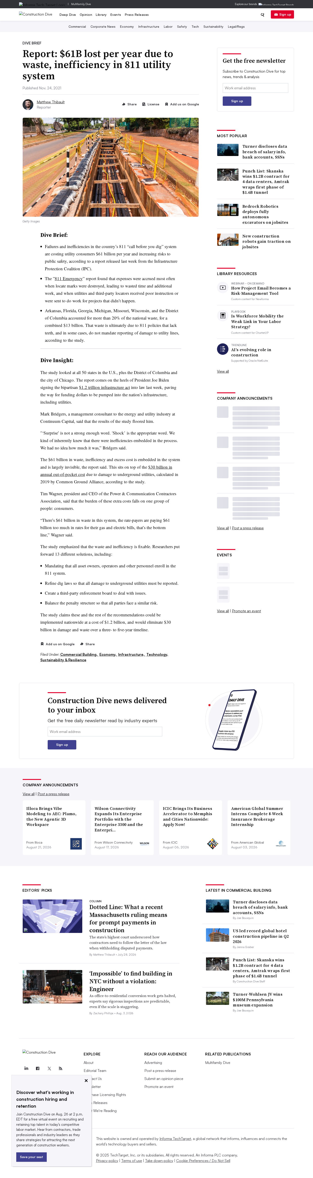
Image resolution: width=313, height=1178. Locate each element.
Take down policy (159, 1160)
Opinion (86, 14)
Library (101, 14)
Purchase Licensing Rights (105, 1094)
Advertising (153, 1062)
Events (115, 14)
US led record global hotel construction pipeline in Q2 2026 (261, 936)
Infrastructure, (132, 654)
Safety (182, 26)
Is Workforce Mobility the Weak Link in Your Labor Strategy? (257, 321)
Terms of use (131, 1160)
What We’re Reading (100, 1110)
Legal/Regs (236, 26)
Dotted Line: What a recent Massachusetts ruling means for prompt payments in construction (128, 918)
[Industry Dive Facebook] (37, 1068)
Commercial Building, (79, 654)
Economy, (108, 654)
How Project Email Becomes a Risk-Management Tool (261, 290)
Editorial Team (95, 1070)
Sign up (285, 14)
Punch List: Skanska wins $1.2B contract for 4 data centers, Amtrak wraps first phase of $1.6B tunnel (266, 181)
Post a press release (248, 528)
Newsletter (92, 1086)
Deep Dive (68, 14)
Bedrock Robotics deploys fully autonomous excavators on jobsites (265, 214)
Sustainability (213, 26)
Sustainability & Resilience (63, 660)
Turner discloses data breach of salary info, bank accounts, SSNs (264, 152)
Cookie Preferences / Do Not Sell (203, 1160)
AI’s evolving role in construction (251, 352)
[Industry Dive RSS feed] (60, 1068)
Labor (168, 26)
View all (223, 371)
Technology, (157, 654)
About (88, 1062)
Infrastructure (148, 26)
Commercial (77, 26)
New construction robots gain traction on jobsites (266, 241)
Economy (127, 26)
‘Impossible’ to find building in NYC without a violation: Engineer (130, 981)
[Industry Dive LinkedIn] (26, 1068)
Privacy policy (107, 1160)
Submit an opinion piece (163, 1078)
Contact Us (93, 1078)
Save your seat (31, 1157)
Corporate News (103, 26)
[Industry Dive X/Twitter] (49, 1068)
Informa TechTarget (175, 1138)
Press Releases (137, 14)
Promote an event (246, 611)
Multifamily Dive (81, 4)
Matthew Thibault (51, 102)
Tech (195, 26)
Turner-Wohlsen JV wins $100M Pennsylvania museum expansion (258, 999)
